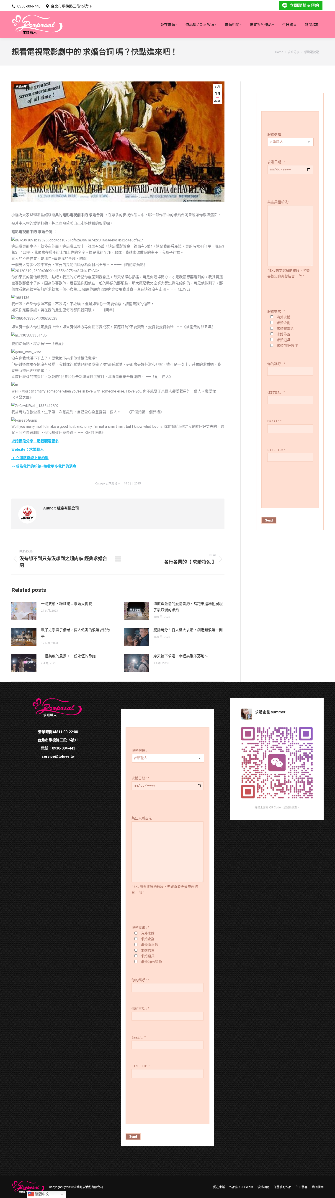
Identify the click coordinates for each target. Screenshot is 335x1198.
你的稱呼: (276, 364)
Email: (274, 421)
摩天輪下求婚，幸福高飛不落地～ (180, 656)
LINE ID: (276, 450)
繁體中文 (41, 1194)
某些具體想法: (278, 202)
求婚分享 (21, 86)
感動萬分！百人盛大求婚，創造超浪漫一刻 (188, 630)
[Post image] (23, 611)
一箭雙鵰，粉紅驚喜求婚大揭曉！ (68, 604)
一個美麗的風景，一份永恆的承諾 (68, 656)
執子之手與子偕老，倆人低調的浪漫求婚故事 (75, 633)
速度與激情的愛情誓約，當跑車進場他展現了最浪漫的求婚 (188, 607)
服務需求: (276, 312)
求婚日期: (276, 162)
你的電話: (276, 393)
